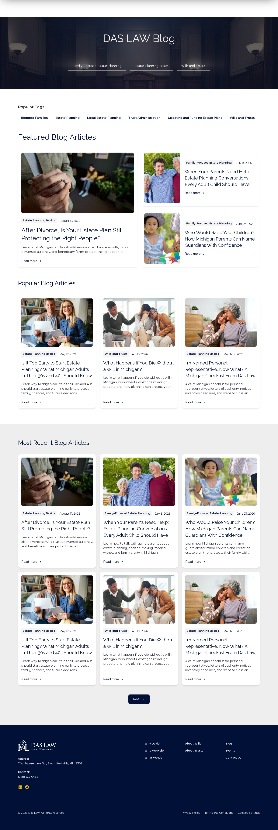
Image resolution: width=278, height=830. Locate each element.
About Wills (193, 743)
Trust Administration (144, 118)
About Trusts (194, 750)
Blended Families (34, 118)
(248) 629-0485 (28, 776)
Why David (152, 743)
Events (230, 750)
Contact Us (233, 757)
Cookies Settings (249, 812)
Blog (229, 743)
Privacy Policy (191, 812)
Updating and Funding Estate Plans (195, 118)
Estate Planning (67, 118)
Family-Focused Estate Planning (97, 66)
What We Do (153, 757)
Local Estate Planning (104, 118)
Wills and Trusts (193, 66)
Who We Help (154, 750)
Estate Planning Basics (151, 66)
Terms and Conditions (219, 812)
